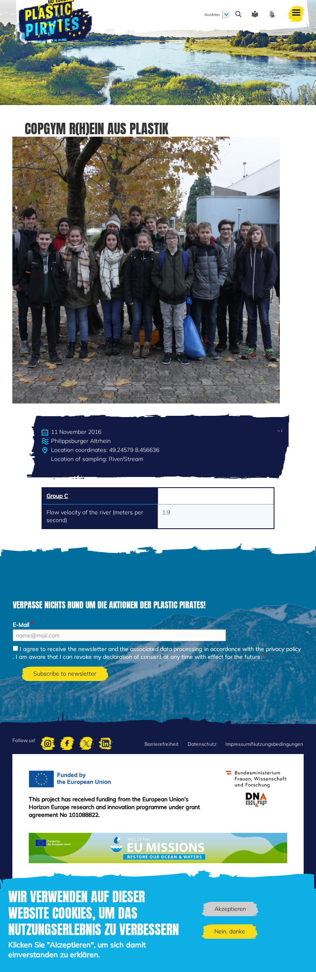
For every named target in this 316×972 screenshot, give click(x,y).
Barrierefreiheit (161, 744)
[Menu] (296, 14)
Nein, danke (229, 931)
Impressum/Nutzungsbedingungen (264, 744)
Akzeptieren (230, 908)
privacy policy (283, 649)
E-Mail (21, 624)
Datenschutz (202, 744)
